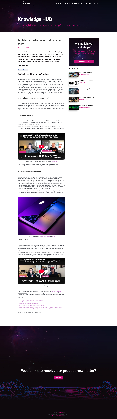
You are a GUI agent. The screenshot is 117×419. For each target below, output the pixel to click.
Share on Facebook (23, 69)
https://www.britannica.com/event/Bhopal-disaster (31, 305)
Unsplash (54, 236)
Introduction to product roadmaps (88, 89)
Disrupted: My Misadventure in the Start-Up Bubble (31, 300)
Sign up (58, 377)
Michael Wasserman (85, 83)
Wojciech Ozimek (25, 47)
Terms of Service (59, 415)
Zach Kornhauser (84, 74)
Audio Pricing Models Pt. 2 (86, 72)
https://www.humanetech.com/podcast (28, 303)
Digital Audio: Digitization (86, 80)
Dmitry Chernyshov (45, 236)
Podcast (68, 3)
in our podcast (54, 161)
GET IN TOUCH (84, 61)
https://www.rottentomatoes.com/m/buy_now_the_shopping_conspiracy (36, 302)
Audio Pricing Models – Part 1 (87, 97)
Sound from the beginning (86, 105)
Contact (96, 3)
